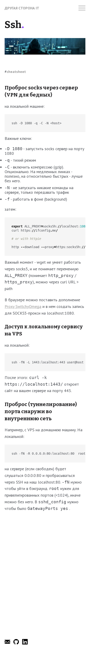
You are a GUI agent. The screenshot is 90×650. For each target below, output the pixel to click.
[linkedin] (25, 643)
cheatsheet (16, 71)
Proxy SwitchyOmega (23, 306)
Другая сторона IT (22, 8)
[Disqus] (45, 574)
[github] (16, 643)
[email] (8, 643)
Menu (81, 8)
